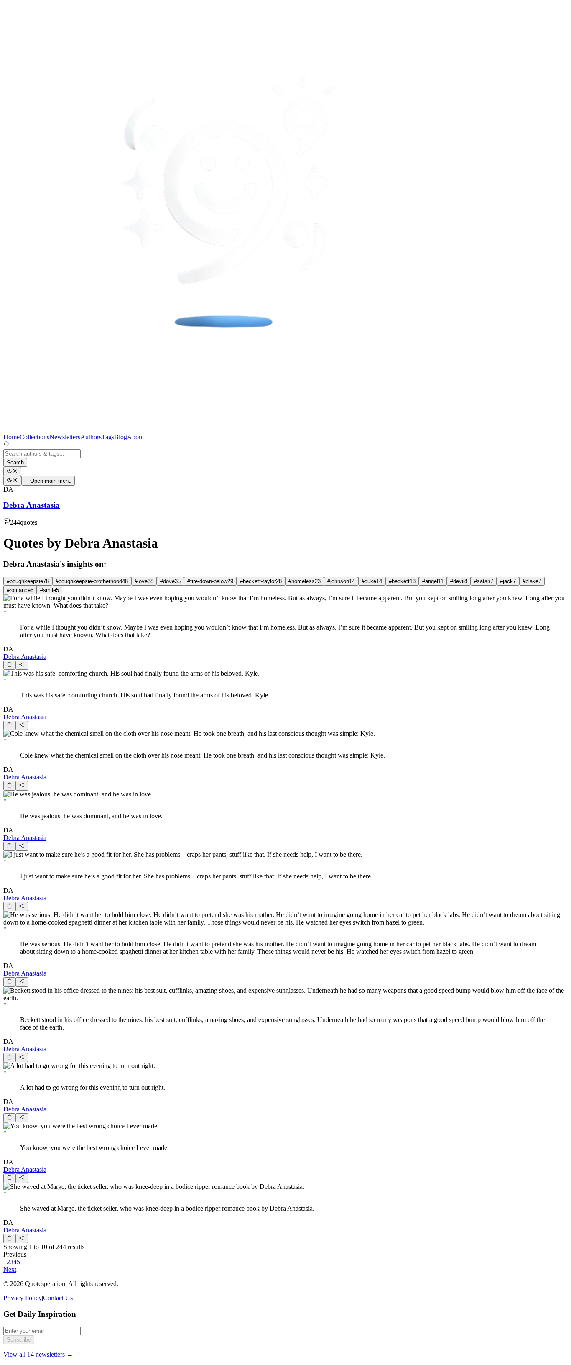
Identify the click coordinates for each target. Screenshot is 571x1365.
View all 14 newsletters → (38, 1354)
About (135, 436)
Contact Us (58, 1297)
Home (11, 436)
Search (15, 462)
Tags (108, 436)
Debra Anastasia (24, 656)
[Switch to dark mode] (12, 471)
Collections (34, 436)
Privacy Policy (22, 1297)
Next (9, 1269)
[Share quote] (21, 665)
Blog (120, 436)
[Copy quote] (9, 665)
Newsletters (64, 436)
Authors (91, 436)
